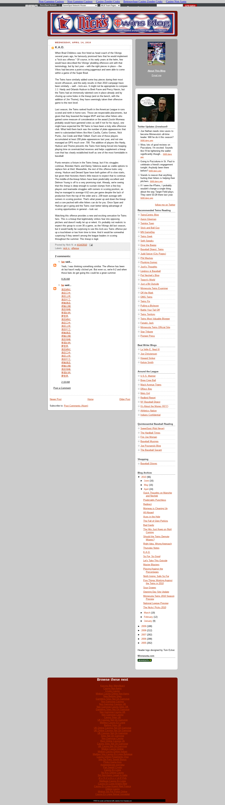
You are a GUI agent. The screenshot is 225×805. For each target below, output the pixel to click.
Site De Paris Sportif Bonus (112, 759)
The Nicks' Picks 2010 (154, 607)
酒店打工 (65, 299)
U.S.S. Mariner (148, 376)
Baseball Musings (149, 441)
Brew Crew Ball (148, 380)
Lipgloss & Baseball (150, 271)
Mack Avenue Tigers (150, 385)
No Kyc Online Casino (112, 772)
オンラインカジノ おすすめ (112, 778)
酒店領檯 (65, 309)
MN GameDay (147, 232)
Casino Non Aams (112, 688)
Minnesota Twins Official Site (155, 327)
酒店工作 (65, 293)
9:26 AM (65, 279)
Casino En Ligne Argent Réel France (112, 786)
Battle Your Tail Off (150, 310)
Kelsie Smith (146, 362)
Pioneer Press (147, 336)
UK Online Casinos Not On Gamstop (112, 728)
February (148, 617)
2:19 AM (65, 382)
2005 (143, 643)
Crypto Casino (112, 691)
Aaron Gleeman (148, 219)
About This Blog (156, 71)
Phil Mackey (146, 258)
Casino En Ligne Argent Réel (112, 783)
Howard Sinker (147, 358)
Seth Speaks (147, 241)
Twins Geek (146, 236)
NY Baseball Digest (150, 402)
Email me (156, 75)
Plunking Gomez (148, 262)
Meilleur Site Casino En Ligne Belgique (112, 754)
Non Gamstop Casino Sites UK (112, 706)
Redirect (147, 504)
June (146, 481)
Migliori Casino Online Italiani (112, 751)
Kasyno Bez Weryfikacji (112, 685)
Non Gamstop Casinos (112, 701)
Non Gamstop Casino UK (112, 712)
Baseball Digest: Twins (152, 249)
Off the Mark (146, 293)
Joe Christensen (148, 354)
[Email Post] (90, 245)
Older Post (124, 399)
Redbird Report (148, 398)
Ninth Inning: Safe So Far (156, 576)
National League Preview (155, 603)
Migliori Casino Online (112, 749)
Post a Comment (62, 388)
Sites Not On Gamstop (112, 735)
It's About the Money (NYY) (154, 406)
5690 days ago (146, 140)
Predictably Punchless (154, 500)
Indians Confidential (150, 415)
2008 (143, 630)
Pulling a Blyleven (149, 306)
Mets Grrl (145, 393)
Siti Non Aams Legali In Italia (112, 775)
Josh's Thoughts (148, 267)
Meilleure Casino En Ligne (112, 781)
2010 (143, 477)
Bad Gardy (148, 525)
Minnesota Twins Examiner (154, 288)
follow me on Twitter (165, 205)
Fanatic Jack (147, 323)
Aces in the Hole (151, 517)
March (147, 613)
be (62, 285)
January (148, 621)
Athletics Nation (148, 411)
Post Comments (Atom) (76, 406)
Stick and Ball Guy (150, 228)
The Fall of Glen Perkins (155, 521)
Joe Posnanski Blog (150, 446)
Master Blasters (151, 564)
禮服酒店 (65, 303)
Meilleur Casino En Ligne (112, 722)
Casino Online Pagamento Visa (112, 756)
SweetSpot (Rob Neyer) (152, 428)
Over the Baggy (148, 245)
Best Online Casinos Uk (112, 741)
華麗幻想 (65, 313)
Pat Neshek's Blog (149, 275)
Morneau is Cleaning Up (155, 508)
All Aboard (148, 512)
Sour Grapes (149, 587)
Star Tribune (146, 332)
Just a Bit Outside (149, 284)
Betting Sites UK (112, 725)
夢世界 (64, 316)
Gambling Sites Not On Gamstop (112, 699)
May (146, 485)
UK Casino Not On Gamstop (112, 746)
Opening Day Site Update (156, 592)
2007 (143, 635)
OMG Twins (146, 297)
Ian (63, 262)
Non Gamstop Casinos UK (112, 704)
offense (75, 248)
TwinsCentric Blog (149, 215)
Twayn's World (147, 280)
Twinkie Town (147, 223)
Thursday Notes (151, 548)
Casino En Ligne (112, 770)
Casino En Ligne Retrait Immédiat (112, 794)
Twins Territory (147, 314)
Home (91, 399)
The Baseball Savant (151, 450)
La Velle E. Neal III (150, 349)
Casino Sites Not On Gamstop (112, 743)
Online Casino (112, 789)
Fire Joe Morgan (148, 437)
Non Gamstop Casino (112, 714)
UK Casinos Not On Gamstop (113, 720)
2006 (143, 639)
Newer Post (56, 399)
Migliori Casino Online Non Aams (112, 693)
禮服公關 (65, 306)
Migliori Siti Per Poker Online (112, 791)
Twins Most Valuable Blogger (155, 319)
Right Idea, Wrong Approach (157, 544)
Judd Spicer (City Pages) (153, 254)
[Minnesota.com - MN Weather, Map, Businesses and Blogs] (145, 661)
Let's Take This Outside (155, 560)
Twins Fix (145, 301)
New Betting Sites (112, 696)
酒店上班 (65, 296)
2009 (143, 626)
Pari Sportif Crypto (112, 767)
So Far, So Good (151, 556)
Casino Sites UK (112, 717)
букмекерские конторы (112, 764)
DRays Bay (146, 389)
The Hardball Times (150, 433)
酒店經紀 (65, 289)
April (146, 489)
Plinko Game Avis (112, 762)
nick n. (66, 248)
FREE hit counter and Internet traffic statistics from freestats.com (113, 801)
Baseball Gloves (148, 463)
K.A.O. (59, 47)
